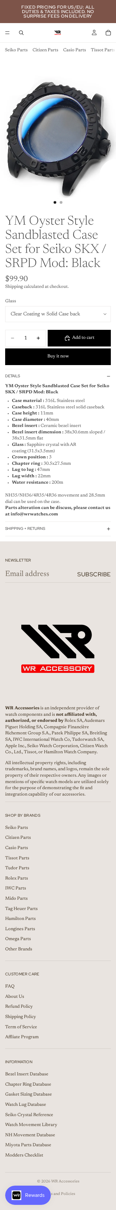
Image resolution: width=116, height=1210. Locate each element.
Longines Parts (20, 929)
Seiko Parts (16, 50)
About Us (14, 996)
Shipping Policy (20, 1017)
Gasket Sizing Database (28, 1094)
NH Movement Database (30, 1135)
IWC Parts (15, 888)
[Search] (21, 33)
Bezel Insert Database (26, 1074)
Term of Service (21, 1027)
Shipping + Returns (25, 528)
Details (12, 376)
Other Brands (18, 949)
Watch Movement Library (31, 1125)
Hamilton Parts (20, 919)
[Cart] (108, 33)
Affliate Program (22, 1037)
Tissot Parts (103, 50)
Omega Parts (18, 939)
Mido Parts (16, 899)
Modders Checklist (24, 1155)
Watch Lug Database (25, 1105)
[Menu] (7, 32)
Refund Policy (19, 1007)
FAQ (10, 986)
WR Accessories (65, 1181)
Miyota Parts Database (28, 1145)
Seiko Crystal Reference (29, 1115)
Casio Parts (74, 50)
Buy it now (58, 356)
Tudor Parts (17, 868)
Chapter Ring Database (28, 1084)
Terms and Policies (58, 1194)
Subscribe (94, 574)
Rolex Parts (16, 878)
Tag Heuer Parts (21, 908)
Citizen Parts (45, 50)
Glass (10, 301)
